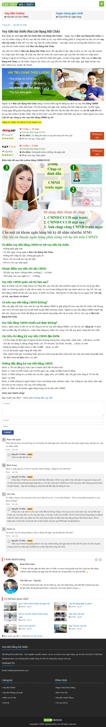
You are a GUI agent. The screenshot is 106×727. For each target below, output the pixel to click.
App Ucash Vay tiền (27, 626)
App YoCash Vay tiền (78, 626)
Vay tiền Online (36, 636)
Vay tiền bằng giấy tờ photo (80, 603)
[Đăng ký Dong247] (9, 130)
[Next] (99, 560)
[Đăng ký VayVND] (9, 146)
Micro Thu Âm (62, 693)
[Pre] (96, 560)
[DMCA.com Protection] (53, 720)
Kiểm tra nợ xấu (9, 698)
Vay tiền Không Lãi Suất (13, 693)
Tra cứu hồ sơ (62, 703)
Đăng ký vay (98, 136)
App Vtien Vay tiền (76, 614)
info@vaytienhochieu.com (18, 670)
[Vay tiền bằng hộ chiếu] (46, 4)
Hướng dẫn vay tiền (42, 398)
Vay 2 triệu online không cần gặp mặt (34, 603)
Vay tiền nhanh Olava (65, 698)
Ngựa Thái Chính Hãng (65, 688)
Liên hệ (6, 703)
